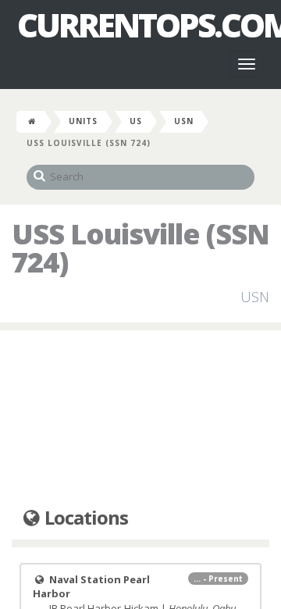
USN (184, 121)
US (136, 121)
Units (83, 121)
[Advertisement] (140, 419)
